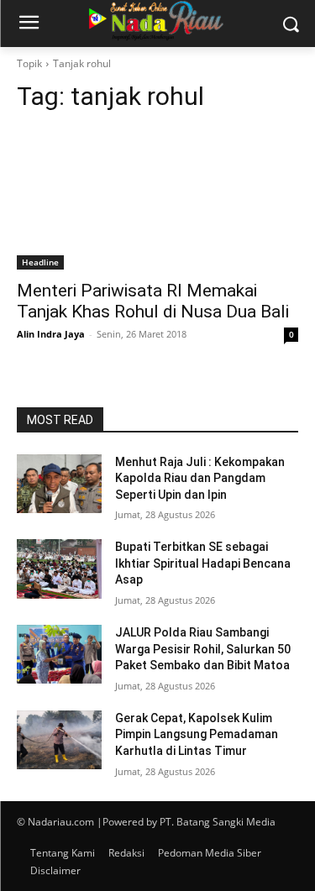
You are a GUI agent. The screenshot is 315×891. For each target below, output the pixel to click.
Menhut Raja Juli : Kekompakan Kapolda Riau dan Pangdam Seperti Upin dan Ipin (200, 478)
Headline (40, 262)
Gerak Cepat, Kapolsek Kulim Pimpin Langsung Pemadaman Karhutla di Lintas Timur (196, 734)
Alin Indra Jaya (51, 334)
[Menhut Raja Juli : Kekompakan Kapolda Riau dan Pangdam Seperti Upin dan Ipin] (59, 483)
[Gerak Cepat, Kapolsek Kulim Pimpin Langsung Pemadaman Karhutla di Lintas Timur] (59, 739)
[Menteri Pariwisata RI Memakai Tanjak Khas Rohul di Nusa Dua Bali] (157, 199)
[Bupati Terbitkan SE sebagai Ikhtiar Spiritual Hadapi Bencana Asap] (59, 568)
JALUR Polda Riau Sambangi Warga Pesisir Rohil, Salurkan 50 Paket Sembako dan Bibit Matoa (203, 649)
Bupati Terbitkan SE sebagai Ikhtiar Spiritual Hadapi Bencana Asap (203, 563)
